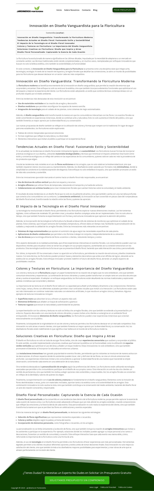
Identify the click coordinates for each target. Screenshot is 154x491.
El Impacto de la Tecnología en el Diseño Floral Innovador (46, 43)
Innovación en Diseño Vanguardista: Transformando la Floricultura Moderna (55, 37)
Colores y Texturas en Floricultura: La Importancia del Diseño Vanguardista (54, 46)
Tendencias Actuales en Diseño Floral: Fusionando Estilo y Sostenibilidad (53, 40)
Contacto (86, 10)
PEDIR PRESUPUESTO (124, 10)
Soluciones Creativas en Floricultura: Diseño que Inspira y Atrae (49, 49)
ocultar (60, 33)
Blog (95, 10)
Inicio (59, 10)
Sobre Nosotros (71, 10)
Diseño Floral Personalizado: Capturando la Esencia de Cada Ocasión (51, 52)
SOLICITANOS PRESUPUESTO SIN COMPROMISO (77, 480)
